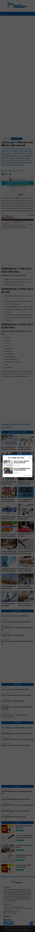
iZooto (30, 475)
